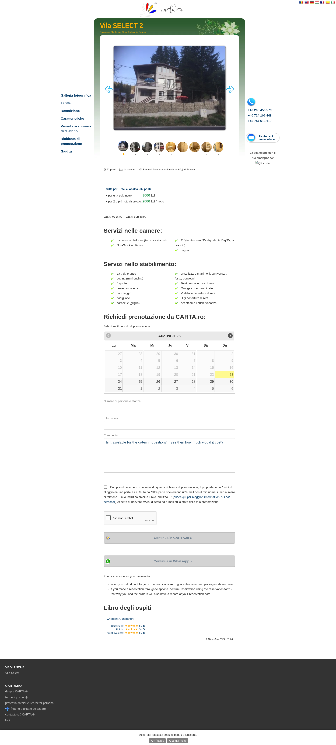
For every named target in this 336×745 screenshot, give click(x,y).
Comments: (111, 435)
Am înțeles (157, 740)
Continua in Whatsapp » (173, 561)
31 (120, 388)
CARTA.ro (13, 686)
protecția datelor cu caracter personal (29, 703)
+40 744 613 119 (259, 121)
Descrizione (70, 111)
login (8, 720)
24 (120, 381)
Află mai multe (178, 740)
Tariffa (66, 103)
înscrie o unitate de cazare (28, 708)
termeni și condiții (16, 697)
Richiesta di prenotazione (71, 141)
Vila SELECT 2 (75, 73)
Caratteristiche (72, 118)
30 (231, 381)
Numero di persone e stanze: (122, 401)
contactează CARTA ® (20, 714)
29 (212, 381)
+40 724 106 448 (260, 115)
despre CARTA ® (16, 691)
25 (140, 381)
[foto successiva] (230, 92)
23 (231, 374)
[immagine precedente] (109, 92)
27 (176, 381)
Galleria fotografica (76, 95)
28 (193, 381)
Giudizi (66, 151)
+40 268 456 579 (260, 110)
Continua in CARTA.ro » (173, 538)
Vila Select (12, 673)
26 (158, 381)
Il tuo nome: (111, 418)
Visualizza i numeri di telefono (76, 128)
